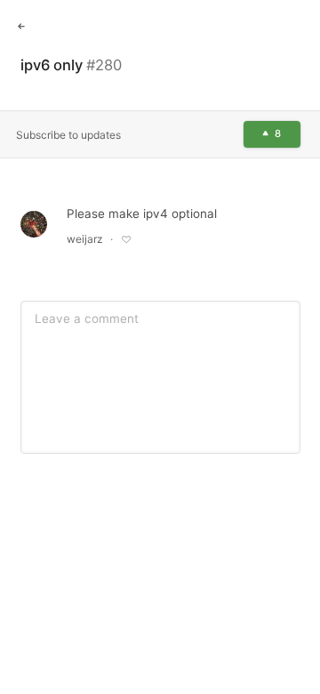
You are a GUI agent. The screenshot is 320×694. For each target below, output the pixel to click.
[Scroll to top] (293, 625)
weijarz (85, 239)
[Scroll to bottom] (293, 665)
